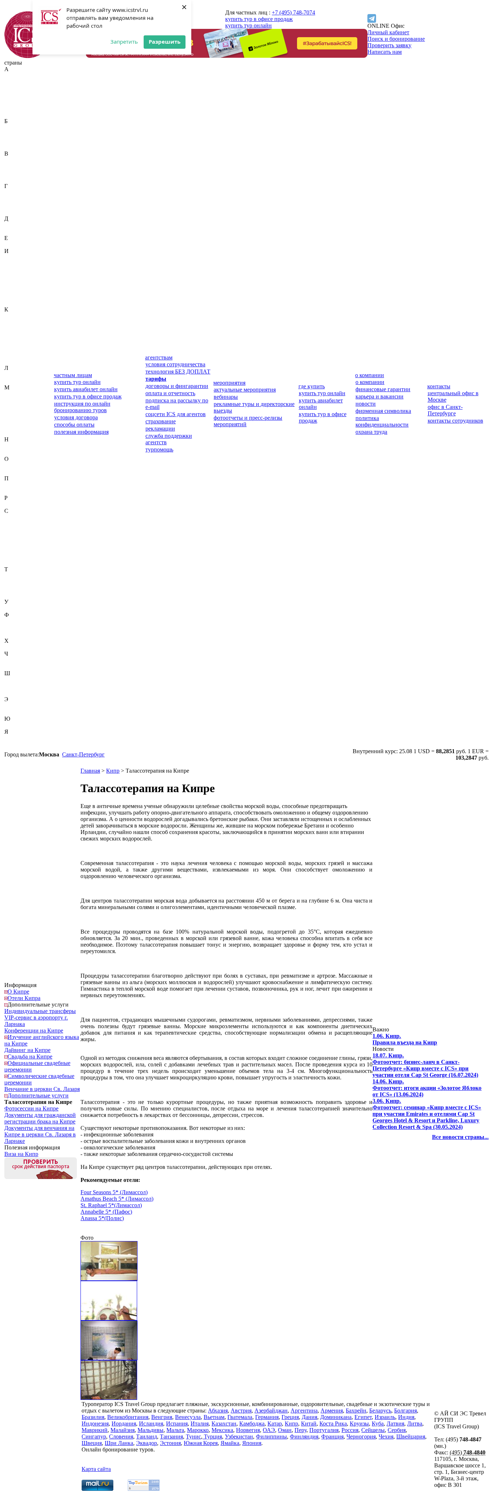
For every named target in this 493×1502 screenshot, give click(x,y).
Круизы (359, 1423)
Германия (16, 199)
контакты (438, 386)
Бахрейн (14, 128)
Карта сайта (96, 1469)
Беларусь (15, 134)
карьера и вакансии (379, 396)
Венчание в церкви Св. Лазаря (42, 1089)
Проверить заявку (389, 45)
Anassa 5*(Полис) (102, 1218)
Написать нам (384, 52)
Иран (10, 283)
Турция (13, 595)
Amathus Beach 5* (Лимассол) (116, 1199)
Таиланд (14, 576)
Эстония (14, 712)
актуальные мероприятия (245, 390)
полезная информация (81, 432)
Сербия (13, 550)
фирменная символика (383, 411)
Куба (10, 355)
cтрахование (160, 421)
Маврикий (17, 394)
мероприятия (229, 383)
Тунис (11, 589)
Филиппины (19, 621)
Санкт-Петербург (83, 754)
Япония (13, 745)
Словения (16, 563)
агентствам (159, 357)
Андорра (15, 102)
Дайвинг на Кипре (27, 1050)
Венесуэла (17, 173)
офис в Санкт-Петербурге (445, 410)
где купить (311, 386)
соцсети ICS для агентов (175, 414)
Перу (10, 485)
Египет (13, 244)
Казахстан (16, 316)
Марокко (15, 420)
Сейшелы (16, 543)
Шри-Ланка (18, 693)
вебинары (226, 397)
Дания (12, 225)
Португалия (19, 491)
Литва (11, 381)
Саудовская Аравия (28, 517)
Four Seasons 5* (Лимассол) (114, 1192)
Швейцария (18, 680)
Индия (12, 264)
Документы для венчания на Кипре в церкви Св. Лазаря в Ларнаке (40, 1134)
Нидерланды (20, 446)
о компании (369, 375)
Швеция (14, 686)
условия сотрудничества (175, 364)
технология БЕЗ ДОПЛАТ (177, 371)
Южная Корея (21, 725)
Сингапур (16, 556)
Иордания (16, 277)
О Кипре (18, 991)
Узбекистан (18, 608)
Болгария (15, 140)
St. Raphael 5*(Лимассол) (111, 1205)
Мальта (13, 413)
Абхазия (14, 76)
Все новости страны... (460, 1137)
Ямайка (13, 738)
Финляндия (18, 628)
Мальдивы (17, 407)
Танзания (15, 582)
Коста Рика (18, 348)
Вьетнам (14, 179)
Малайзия (16, 400)
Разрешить (164, 41)
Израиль (14, 257)
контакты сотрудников (455, 421)
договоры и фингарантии (176, 386)
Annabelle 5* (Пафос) (106, 1212)
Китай (12, 342)
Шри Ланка (119, 1443)
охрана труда (371, 432)
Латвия (13, 374)
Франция (15, 634)
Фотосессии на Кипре (31, 1108)
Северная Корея (23, 524)
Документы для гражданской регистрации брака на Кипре (40, 1118)
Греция (13, 205)
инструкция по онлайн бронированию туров (82, 407)
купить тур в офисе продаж (259, 19)
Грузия (12, 212)
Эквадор (14, 706)
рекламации (160, 428)
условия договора (76, 417)
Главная (90, 771)
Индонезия (17, 270)
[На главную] (27, 56)
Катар (11, 329)
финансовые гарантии (382, 389)
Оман (11, 472)
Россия (12, 504)
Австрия (14, 82)
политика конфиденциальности (382, 421)
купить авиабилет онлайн (86, 389)
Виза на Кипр (21, 1154)
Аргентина (17, 108)
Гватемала (16, 192)
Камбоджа (17, 322)
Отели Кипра (24, 998)
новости (365, 404)
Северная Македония (18, 533)
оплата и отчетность (170, 393)
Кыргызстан (19, 361)
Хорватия (16, 647)
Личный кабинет (388, 32)
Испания (15, 296)
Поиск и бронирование (396, 39)
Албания (15, 95)
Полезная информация (32, 1147)
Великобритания (24, 160)
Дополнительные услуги (38, 1004)
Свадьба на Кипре (30, 1056)
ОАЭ (10, 465)
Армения (15, 115)
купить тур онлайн (248, 25)
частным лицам (73, 375)
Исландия (16, 290)
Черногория (19, 660)
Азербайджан (21, 89)
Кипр (11, 335)
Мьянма (14, 433)
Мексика (15, 426)
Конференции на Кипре (33, 1030)
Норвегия (16, 452)
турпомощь (159, 449)
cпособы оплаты (74, 425)
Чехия (11, 667)
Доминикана (20, 231)
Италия (13, 303)
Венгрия (14, 166)
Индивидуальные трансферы (40, 1011)
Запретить (124, 41)
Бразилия (15, 147)
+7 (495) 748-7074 (293, 12)
